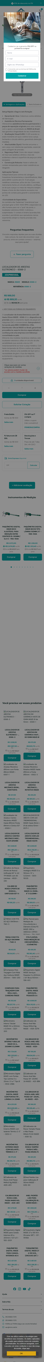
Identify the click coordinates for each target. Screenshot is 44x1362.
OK (21, 1353)
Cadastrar (22, 76)
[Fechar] (37, 15)
